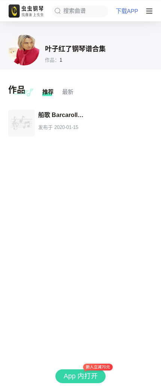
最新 (67, 92)
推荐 (48, 92)
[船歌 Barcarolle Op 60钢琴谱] (21, 123)
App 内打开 (81, 376)
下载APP (127, 11)
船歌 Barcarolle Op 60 (62, 115)
